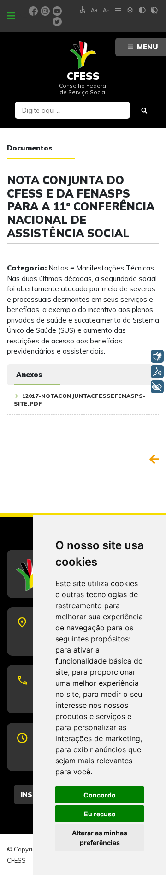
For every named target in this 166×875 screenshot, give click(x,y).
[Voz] (157, 371)
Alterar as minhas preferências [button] (99, 837)
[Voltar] (154, 459)
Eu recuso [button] (100, 814)
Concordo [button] (99, 795)
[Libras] (157, 356)
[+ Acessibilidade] (157, 386)
